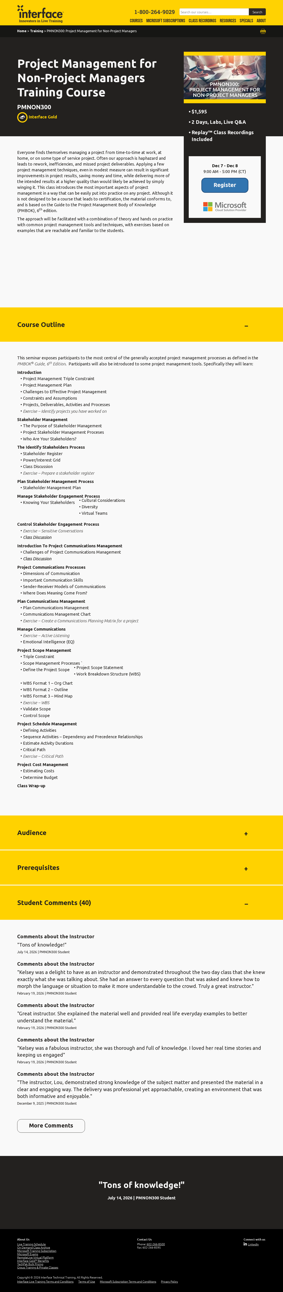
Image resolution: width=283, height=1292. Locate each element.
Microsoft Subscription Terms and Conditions (128, 1281)
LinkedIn (253, 1244)
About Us (23, 1239)
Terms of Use (86, 1281)
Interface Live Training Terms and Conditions (45, 1281)
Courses (136, 20)
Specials (246, 20)
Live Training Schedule (31, 1244)
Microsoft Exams (27, 1254)
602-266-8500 (156, 1244)
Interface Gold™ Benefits (33, 1261)
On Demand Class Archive (33, 1247)
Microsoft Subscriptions (165, 20)
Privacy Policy (169, 1281)
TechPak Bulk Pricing (30, 1264)
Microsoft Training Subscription (36, 1251)
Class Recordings (202, 20)
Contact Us (144, 1239)
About (261, 20)
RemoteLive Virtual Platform (35, 1257)
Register (225, 185)
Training (36, 31)
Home (22, 31)
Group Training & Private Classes (37, 1267)
